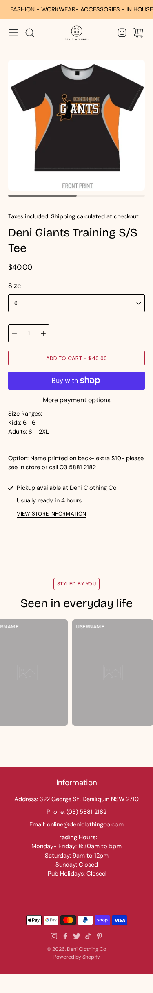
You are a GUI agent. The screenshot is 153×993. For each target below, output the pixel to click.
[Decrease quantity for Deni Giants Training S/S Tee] (14, 333)
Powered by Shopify (76, 957)
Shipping (63, 216)
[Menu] (13, 32)
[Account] (122, 32)
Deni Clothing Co (86, 949)
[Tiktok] (88, 936)
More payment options (77, 400)
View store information (51, 514)
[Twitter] (76, 936)
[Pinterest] (99, 936)
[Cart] (138, 32)
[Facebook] (65, 936)
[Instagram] (54, 936)
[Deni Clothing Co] (76, 33)
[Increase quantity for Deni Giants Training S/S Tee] (43, 333)
